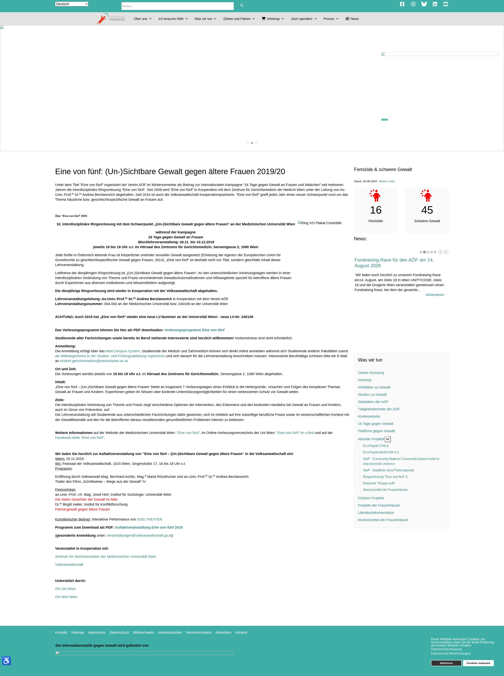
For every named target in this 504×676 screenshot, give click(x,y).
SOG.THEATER (149, 519)
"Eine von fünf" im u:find (295, 433)
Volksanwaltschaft (69, 565)
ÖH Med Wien (66, 597)
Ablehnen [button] (446, 663)
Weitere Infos (387, 181)
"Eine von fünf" (188, 433)
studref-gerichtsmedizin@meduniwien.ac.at (94, 361)
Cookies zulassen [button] (478, 663)
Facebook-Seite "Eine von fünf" (79, 438)
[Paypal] (440, 82)
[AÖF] (110, 18)
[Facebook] (402, 4)
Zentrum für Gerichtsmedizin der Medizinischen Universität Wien (105, 557)
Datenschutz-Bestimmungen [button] (451, 653)
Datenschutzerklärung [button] (446, 649)
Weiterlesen (435, 295)
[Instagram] (413, 4)
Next (446, 252)
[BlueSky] (424, 4)
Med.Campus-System (123, 351)
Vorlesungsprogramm (194, 330)
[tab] (248, 143)
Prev (440, 252)
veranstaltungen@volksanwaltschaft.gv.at (139, 535)
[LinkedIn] (435, 4)
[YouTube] (446, 4)
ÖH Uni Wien (65, 589)
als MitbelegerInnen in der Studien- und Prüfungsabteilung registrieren (110, 356)
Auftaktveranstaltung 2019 (149, 527)
